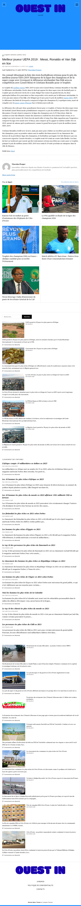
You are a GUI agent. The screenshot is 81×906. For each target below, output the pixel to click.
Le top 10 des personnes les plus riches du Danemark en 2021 (28, 545)
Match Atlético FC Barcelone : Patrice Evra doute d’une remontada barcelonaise (60, 257)
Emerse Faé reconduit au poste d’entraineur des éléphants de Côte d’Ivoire (17, 218)
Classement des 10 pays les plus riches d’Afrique (41, 348)
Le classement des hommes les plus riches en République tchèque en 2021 (33, 561)
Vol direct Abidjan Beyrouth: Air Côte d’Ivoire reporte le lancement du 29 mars (52, 778)
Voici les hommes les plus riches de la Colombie (22, 592)
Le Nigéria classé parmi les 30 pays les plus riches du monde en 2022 (48, 427)
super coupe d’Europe (23, 103)
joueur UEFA (68, 98)
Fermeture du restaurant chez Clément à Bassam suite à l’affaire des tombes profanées (51, 698)
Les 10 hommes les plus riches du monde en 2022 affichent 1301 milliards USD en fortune (37, 496)
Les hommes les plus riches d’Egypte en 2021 (21, 529)
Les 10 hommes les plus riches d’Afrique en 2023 (23, 479)
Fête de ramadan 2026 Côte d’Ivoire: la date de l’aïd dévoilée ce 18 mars (49, 805)
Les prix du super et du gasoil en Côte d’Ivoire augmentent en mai (47, 673)
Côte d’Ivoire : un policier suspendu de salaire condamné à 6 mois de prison (51, 832)
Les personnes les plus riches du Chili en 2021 (22, 624)
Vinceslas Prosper (35, 70)
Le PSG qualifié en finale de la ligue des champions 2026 (59, 216)
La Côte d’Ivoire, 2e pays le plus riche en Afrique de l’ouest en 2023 (47, 375)
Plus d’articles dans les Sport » (70, 182)
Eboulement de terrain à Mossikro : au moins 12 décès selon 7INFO (48, 646)
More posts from (8, 175)
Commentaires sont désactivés (12, 344)
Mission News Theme (34, 902)
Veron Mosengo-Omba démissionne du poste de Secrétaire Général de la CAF (18, 298)
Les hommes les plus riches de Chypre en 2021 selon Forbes (27, 577)
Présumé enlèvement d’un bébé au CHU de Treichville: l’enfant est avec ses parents (51, 725)
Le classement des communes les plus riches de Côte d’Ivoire (46, 751)
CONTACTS (40, 889)
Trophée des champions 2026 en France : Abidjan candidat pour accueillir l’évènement (19, 258)
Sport (31, 66)
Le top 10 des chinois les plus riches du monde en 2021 (25, 608)
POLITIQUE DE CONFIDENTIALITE (40, 885)
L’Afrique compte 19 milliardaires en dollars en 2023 (24, 463)
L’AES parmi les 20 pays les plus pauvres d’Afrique (42, 322)
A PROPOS (40, 881)
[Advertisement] (40, 32)
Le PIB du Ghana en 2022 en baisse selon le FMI (41, 401)
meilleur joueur (19, 88)
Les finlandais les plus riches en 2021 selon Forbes (23, 513)
